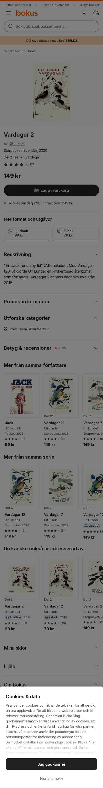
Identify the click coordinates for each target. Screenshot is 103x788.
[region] (51, 737)
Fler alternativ (51, 778)
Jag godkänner (52, 764)
